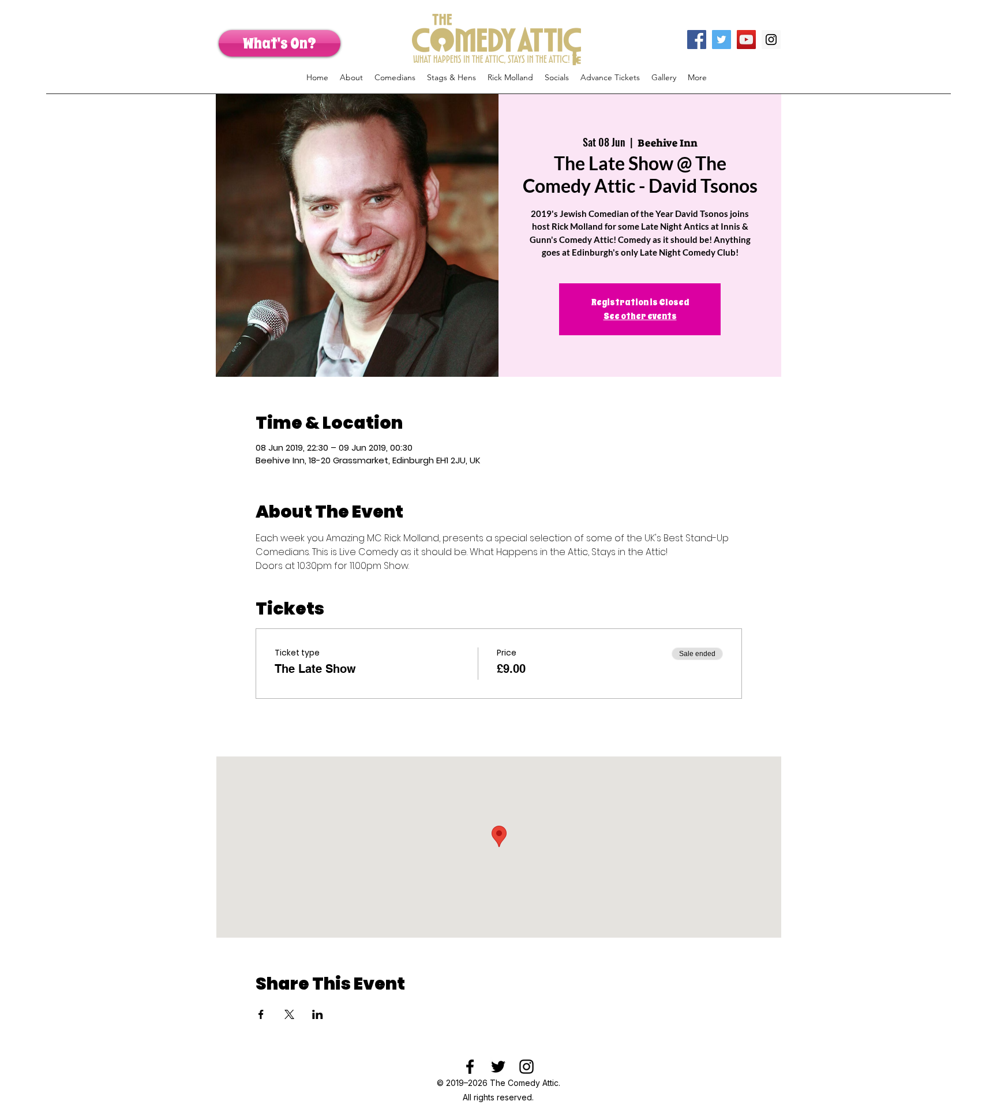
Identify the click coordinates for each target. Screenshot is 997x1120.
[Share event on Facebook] (261, 1014)
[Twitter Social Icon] (721, 39)
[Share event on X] (289, 1014)
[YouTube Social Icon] (746, 39)
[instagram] (526, 1066)
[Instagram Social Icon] (771, 39)
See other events (640, 316)
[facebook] (469, 1066)
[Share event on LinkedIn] (317, 1014)
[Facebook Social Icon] (696, 39)
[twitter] (498, 1066)
